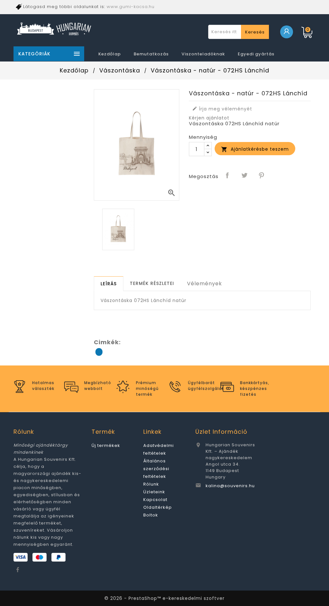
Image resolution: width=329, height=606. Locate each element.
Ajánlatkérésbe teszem (255, 149)
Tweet (244, 175)
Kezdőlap (109, 54)
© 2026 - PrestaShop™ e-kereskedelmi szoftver (164, 598)
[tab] (108, 283)
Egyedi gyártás (256, 54)
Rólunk (151, 484)
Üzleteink (154, 492)
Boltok (150, 515)
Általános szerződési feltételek (156, 468)
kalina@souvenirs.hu (230, 486)
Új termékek (106, 445)
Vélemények (204, 283)
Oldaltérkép (157, 507)
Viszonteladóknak (203, 54)
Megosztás (227, 175)
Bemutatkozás (151, 54)
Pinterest (261, 175)
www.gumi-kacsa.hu (131, 7)
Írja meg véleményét (222, 109)
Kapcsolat (155, 500)
